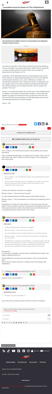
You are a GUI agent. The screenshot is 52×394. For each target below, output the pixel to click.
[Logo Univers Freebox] (26, 2)
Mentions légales (10, 362)
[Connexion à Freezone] (47, 2)
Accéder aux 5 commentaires (26, 132)
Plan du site (43, 362)
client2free (16, 271)
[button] (2, 323)
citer (7, 147)
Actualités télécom (19, 386)
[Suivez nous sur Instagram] (29, 351)
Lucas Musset (22, 124)
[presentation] (2, 323)
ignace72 (16, 144)
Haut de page (25, 380)
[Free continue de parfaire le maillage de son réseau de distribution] (3, 128)
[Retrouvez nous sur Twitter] (18, 351)
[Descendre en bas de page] (13, 147)
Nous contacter (33, 362)
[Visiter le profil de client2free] (3, 271)
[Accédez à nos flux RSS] (4, 351)
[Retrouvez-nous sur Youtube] (13, 351)
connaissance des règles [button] (10, 310)
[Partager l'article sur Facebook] (40, 124)
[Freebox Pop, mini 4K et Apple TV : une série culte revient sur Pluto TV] (49, 128)
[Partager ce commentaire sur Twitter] (11, 147)
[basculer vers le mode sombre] (7, 2)
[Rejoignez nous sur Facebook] (24, 351)
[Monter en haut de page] (16, 147)
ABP (14, 167)
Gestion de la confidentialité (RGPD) (11, 369)
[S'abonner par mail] (47, 124)
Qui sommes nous (22, 362)
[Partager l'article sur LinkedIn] (43, 124)
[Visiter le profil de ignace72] (3, 144)
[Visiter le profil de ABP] (3, 167)
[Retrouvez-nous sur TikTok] (8, 351)
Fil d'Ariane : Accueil (7, 386)
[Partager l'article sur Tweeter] (36, 124)
